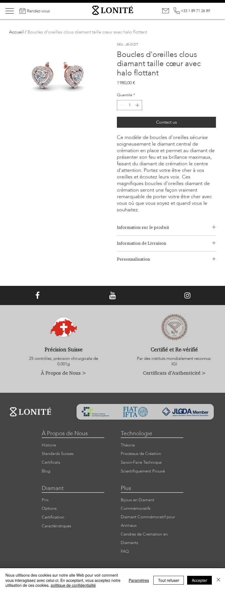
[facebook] (37, 296)
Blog (46, 471)
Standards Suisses (58, 454)
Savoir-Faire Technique (141, 462)
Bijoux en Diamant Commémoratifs (137, 504)
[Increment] (137, 105)
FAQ (125, 551)
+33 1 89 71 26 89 (195, 10)
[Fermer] (218, 580)
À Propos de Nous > (63, 373)
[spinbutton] (129, 105)
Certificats (51, 462)
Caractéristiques (56, 526)
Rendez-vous (38, 11)
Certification (53, 517)
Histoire (49, 445)
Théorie (128, 445)
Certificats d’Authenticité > (174, 373)
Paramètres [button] (139, 580)
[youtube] (112, 296)
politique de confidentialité (73, 585)
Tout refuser (168, 580)
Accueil (16, 32)
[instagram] (187, 296)
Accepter (199, 580)
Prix (45, 500)
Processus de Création (141, 454)
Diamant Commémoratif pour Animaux (148, 521)
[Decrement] (121, 105)
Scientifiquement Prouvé (143, 471)
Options (49, 508)
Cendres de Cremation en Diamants (144, 538)
